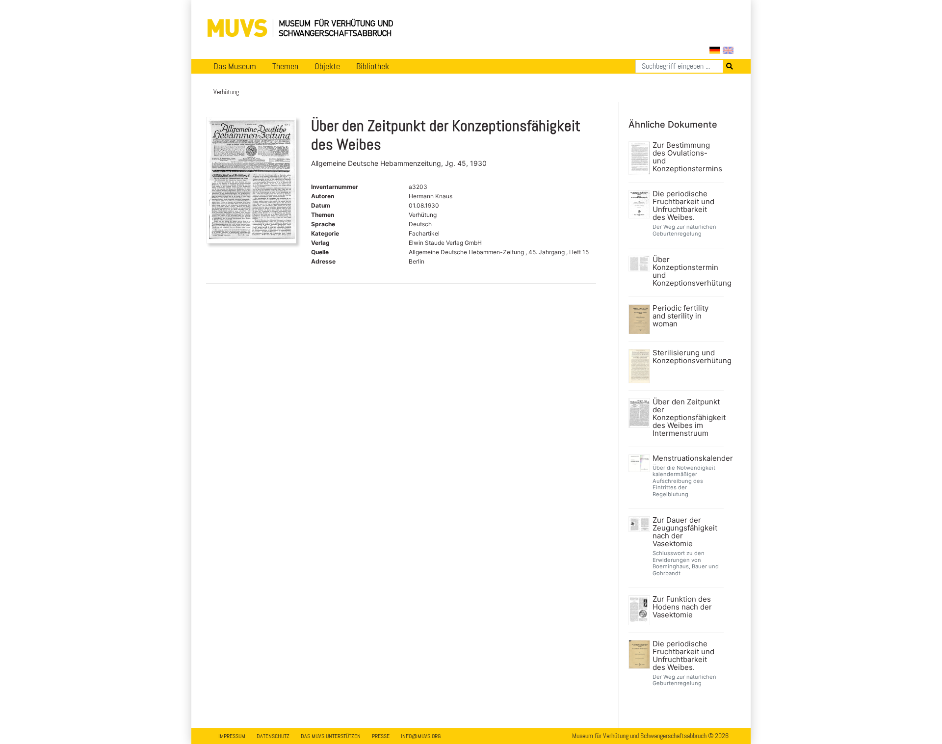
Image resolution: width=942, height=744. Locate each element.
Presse (381, 736)
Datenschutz (273, 736)
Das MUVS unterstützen (331, 736)
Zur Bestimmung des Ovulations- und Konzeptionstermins (687, 157)
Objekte (327, 66)
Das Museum (234, 66)
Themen (285, 66)
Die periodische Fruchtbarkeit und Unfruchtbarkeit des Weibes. (683, 205)
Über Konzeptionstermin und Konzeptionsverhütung (687, 271)
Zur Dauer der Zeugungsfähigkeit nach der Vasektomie (685, 532)
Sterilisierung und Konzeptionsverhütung (687, 357)
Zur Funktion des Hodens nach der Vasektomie (682, 607)
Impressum (231, 736)
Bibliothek (372, 66)
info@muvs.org (421, 736)
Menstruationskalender (687, 458)
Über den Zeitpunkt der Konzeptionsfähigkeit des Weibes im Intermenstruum (687, 417)
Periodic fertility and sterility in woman (680, 316)
